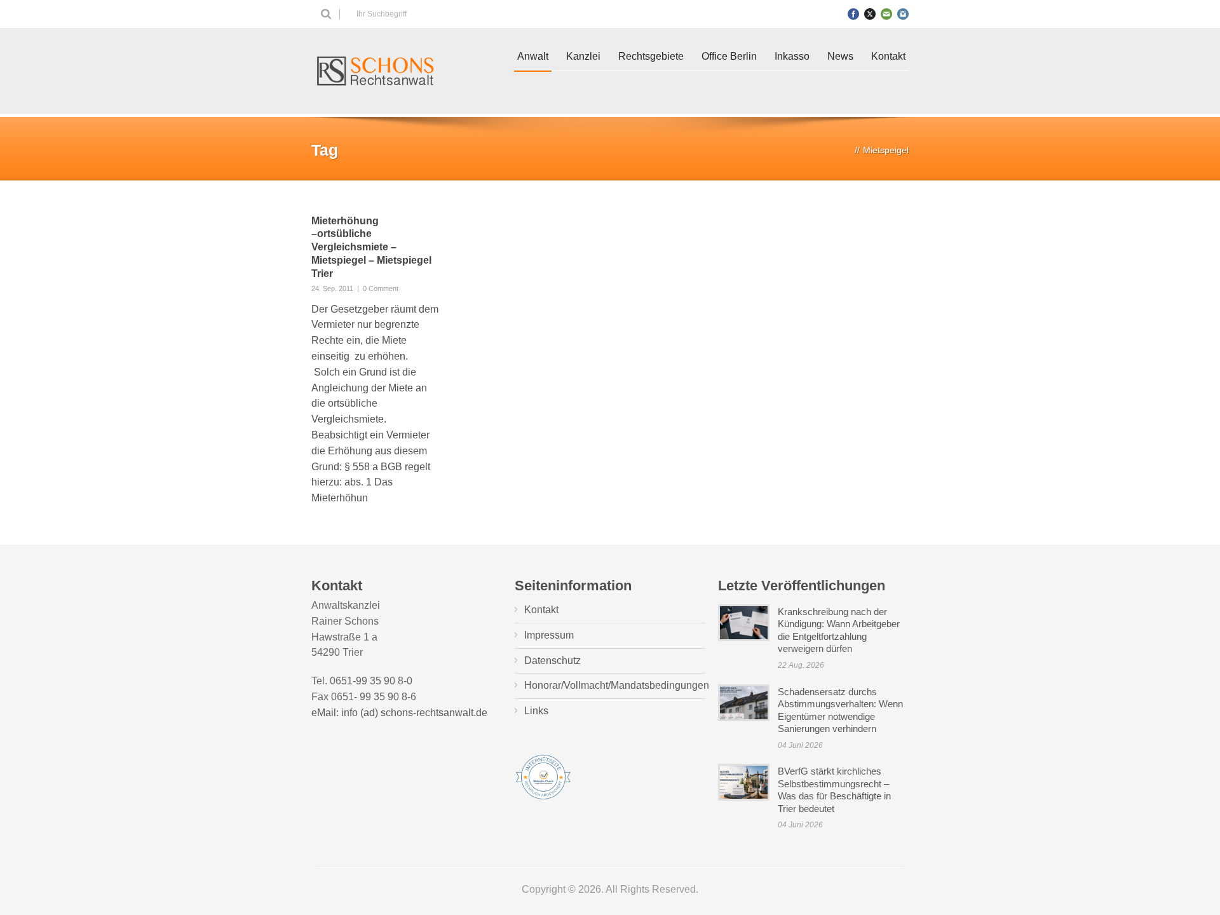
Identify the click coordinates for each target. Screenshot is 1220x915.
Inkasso (792, 56)
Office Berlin (729, 56)
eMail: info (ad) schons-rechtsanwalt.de (399, 712)
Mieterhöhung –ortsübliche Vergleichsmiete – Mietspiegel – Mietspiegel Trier (371, 247)
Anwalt (532, 56)
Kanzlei (583, 56)
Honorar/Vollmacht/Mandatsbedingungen (616, 685)
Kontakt (888, 56)
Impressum (549, 635)
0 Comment (380, 288)
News (840, 56)
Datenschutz (552, 660)
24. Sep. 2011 (332, 288)
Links (536, 710)
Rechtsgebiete (651, 56)
